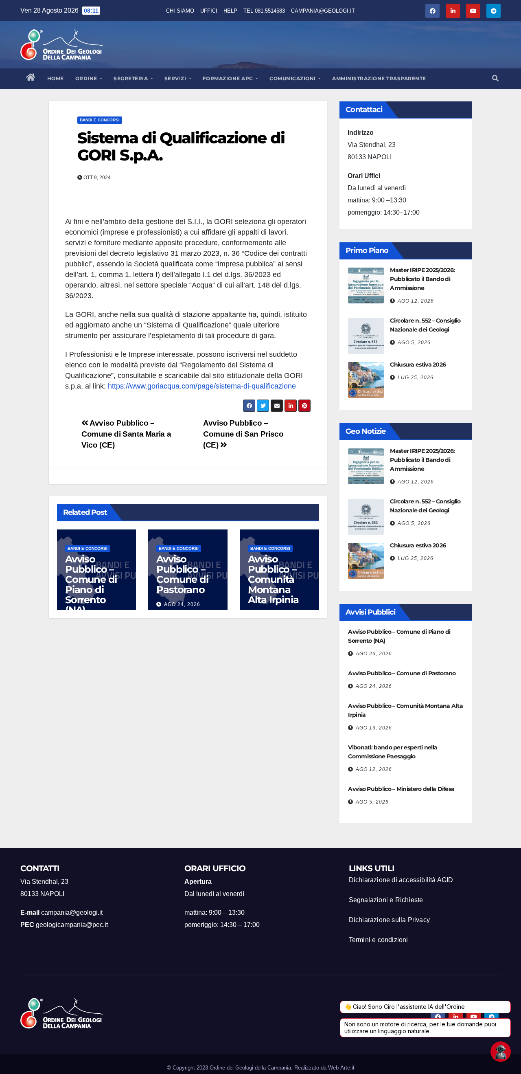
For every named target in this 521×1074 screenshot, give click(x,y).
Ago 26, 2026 (374, 654)
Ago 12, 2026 (416, 301)
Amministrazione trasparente (379, 78)
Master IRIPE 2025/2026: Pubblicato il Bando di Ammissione (422, 279)
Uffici (208, 11)
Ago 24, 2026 (182, 604)
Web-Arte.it (341, 1068)
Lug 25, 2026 (415, 377)
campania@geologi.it (323, 11)
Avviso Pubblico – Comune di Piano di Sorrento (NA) (91, 584)
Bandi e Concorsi (100, 120)
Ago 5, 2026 (414, 342)
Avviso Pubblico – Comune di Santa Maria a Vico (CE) (126, 434)
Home (55, 78)
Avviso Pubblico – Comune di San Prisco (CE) (243, 434)
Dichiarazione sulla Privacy (389, 919)
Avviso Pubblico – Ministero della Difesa (401, 789)
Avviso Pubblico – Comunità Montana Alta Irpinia (273, 579)
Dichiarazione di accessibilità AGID (401, 879)
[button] (495, 78)
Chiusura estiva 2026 (418, 364)
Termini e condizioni (378, 939)
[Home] (31, 78)
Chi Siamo (180, 11)
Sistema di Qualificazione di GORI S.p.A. (181, 146)
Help (230, 11)
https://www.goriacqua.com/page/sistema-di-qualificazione (202, 386)
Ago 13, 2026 (374, 728)
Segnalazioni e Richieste (386, 899)
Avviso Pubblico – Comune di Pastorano (182, 574)
